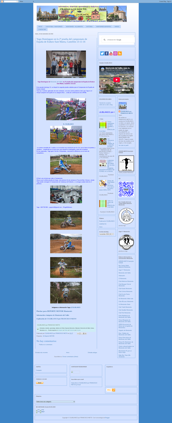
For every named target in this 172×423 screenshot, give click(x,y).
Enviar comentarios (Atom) (70, 356)
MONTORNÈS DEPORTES (103, 26)
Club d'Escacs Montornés (126, 301)
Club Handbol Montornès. (126, 310)
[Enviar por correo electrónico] (78, 334)
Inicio (67, 352)
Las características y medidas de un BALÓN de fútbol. (110, 142)
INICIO (40, 26)
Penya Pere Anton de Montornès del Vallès (125, 338)
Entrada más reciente (41, 352)
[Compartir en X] (82, 334)
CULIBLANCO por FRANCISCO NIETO (56, 333)
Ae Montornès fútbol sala (126, 298)
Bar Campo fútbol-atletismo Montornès (124, 266)
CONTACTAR (42, 29)
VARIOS (117, 26)
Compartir (39, 370)
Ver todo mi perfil (123, 145)
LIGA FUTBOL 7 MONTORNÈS (54, 26)
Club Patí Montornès (124, 313)
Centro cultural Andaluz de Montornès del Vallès (126, 347)
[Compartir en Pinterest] (86, 334)
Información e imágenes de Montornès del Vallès (53, 315)
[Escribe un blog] (80, 334)
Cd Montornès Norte (124, 304)
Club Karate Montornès (125, 288)
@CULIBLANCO (75, 307)
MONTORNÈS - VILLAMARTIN (74, 26)
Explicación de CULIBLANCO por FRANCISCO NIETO (56, 319)
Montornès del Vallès (56, 82)
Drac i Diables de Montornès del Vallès (125, 334)
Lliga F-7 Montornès (124, 270)
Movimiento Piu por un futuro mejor (125, 351)
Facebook (72, 330)
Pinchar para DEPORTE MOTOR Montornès (54, 311)
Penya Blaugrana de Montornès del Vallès (125, 320)
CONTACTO (102, 224)
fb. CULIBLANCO (68, 124)
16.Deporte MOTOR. (49, 336)
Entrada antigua (92, 352)
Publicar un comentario (45, 344)
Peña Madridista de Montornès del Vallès (125, 316)
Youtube (79, 330)
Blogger (107, 417)
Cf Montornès (122, 278)
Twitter (66, 330)
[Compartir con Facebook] (84, 334)
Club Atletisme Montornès (126, 281)
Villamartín (122, 275)
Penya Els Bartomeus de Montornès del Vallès (126, 342)
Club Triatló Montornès (125, 307)
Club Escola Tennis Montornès (124, 295)
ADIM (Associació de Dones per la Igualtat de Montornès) (125, 326)
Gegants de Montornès (125, 330)
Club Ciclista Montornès (125, 291)
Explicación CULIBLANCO (106, 221)
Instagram (60, 330)
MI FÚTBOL (89, 26)
